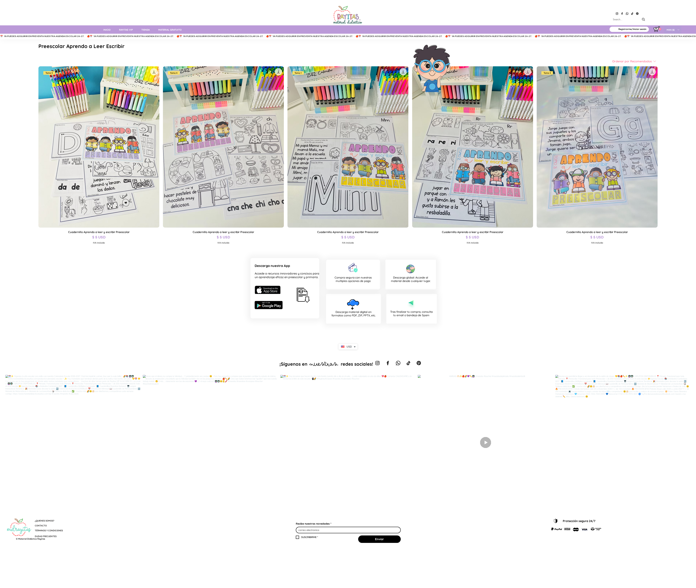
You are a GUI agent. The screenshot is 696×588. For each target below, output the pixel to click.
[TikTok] (632, 13)
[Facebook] (622, 13)
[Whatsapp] (627, 13)
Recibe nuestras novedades (313, 523)
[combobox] (629, 19)
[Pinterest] (637, 13)
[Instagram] (617, 13)
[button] (673, 29)
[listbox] (673, 29)
